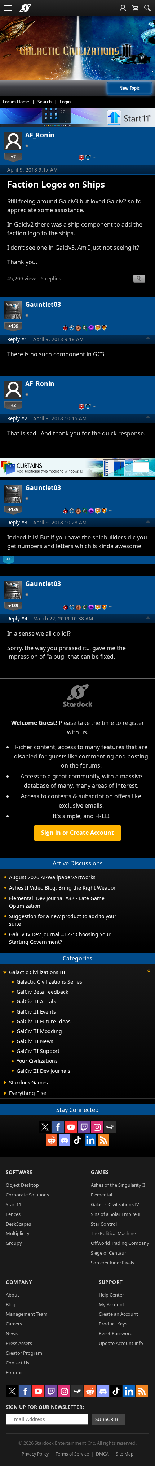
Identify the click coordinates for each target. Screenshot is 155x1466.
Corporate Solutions (27, 1194)
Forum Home (16, 102)
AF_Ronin (39, 134)
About (12, 1294)
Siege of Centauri (109, 1253)
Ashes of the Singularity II (118, 1185)
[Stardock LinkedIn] (90, 1140)
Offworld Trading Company (120, 1243)
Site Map (124, 1454)
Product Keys (113, 1323)
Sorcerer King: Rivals (112, 1262)
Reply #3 (17, 522)
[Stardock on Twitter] (45, 1127)
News (12, 1333)
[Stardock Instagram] (96, 1127)
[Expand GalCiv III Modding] (13, 1031)
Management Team (27, 1314)
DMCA (102, 1454)
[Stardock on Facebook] (58, 1127)
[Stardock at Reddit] (51, 1140)
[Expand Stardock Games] (5, 1082)
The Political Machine (113, 1233)
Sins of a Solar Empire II (116, 1214)
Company (19, 1281)
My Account (111, 1304)
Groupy (14, 1243)
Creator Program (24, 1353)
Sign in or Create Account (77, 833)
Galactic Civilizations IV (115, 1204)
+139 (13, 326)
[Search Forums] (147, 8)
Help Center (111, 1294)
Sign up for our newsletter (44, 1406)
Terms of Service (72, 1454)
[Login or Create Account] (123, 8)
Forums (14, 1372)
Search (44, 102)
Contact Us (17, 1362)
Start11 (13, 1204)
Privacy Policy (35, 1454)
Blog (10, 1304)
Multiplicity (18, 1233)
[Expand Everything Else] (5, 1093)
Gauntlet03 (43, 304)
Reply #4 (17, 618)
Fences (13, 1214)
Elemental (101, 1194)
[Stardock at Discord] (64, 1140)
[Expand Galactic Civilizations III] (4, 973)
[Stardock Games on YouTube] (71, 1127)
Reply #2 (17, 418)
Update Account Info (121, 1343)
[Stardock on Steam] (109, 1127)
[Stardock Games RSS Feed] (103, 1140)
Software (19, 1172)
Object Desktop (22, 1185)
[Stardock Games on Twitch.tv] (84, 1127)
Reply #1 (17, 339)
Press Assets (19, 1343)
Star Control (104, 1224)
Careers (14, 1323)
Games (100, 1172)
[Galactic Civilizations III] (77, 50)
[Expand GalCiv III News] (13, 1042)
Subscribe (108, 1419)
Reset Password (116, 1333)
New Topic (129, 88)
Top (148, 338)
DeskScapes (18, 1224)
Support (111, 1281)
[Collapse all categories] (149, 970)
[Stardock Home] (25, 8)
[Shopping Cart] (135, 8)
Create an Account (118, 1314)
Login (65, 102)
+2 (13, 156)
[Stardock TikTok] (77, 1140)
